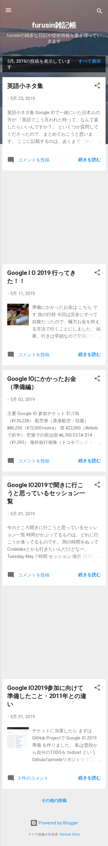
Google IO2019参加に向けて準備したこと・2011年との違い (46, 696)
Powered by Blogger (58, 823)
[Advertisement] (54, 217)
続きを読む (89, 159)
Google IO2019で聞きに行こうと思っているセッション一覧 (46, 493)
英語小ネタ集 (25, 85)
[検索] (99, 12)
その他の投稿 (54, 800)
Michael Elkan (70, 834)
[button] (97, 86)
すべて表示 (89, 61)
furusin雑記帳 (54, 25)
